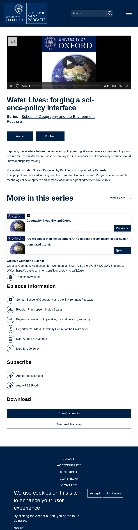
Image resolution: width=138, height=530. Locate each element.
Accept (95, 493)
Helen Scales (54, 309)
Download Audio (69, 413)
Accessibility (69, 465)
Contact (69, 485)
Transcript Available (28, 276)
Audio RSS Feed (27, 385)
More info (19, 527)
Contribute (69, 472)
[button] (69, 62)
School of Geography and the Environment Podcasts (60, 299)
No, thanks (113, 493)
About (69, 458)
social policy (67, 319)
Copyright (69, 478)
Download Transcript (69, 424)
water (34, 319)
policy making (49, 319)
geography (84, 319)
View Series (117, 198)
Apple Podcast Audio (29, 375)
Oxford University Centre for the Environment (61, 329)
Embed (50, 136)
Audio (20, 136)
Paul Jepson (35, 309)
